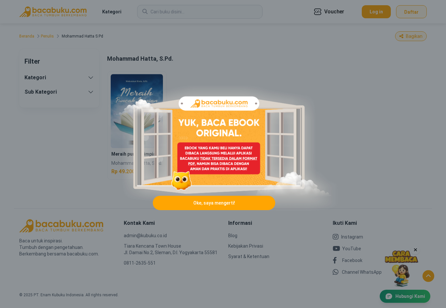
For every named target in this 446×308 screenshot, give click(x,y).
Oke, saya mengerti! (214, 203)
